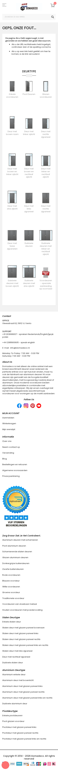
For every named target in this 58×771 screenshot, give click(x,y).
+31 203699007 (9, 334)
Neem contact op (11, 447)
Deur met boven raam (12, 133)
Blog (4, 458)
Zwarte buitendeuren (13, 569)
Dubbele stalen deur (12, 662)
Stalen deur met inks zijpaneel (17, 650)
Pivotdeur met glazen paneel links (19, 727)
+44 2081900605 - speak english (18, 342)
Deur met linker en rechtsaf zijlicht (45, 172)
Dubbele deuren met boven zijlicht (12, 283)
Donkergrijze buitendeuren (15, 563)
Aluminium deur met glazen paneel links (22, 686)
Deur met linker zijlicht (29, 133)
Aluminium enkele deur (14, 674)
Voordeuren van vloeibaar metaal (19, 604)
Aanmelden (8, 417)
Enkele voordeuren (12, 95)
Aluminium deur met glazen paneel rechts (23, 691)
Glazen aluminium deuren (15, 557)
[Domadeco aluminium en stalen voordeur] (29, 7)
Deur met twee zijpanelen (12, 246)
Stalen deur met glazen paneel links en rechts (25, 645)
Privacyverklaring (11, 476)
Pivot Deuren (29, 94)
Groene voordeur (11, 592)
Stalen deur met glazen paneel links (20, 633)
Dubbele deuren (29, 244)
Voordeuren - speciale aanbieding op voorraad (45, 284)
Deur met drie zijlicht (12, 207)
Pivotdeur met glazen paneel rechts (20, 732)
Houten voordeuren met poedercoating (22, 609)
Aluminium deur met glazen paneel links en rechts (27, 697)
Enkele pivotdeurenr (12, 715)
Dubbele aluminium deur (14, 703)
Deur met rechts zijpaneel (45, 134)
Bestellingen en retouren (14, 464)
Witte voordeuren (11, 586)
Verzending (8, 452)
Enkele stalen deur (11, 621)
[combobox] (29, 17)
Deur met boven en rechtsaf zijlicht (29, 172)
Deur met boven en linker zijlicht (12, 171)
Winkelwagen (9, 423)
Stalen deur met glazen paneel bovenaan (23, 627)
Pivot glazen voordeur (13, 721)
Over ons (6, 441)
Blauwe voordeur (11, 580)
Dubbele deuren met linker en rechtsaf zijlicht (46, 249)
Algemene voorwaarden (14, 470)
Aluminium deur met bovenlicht (18, 680)
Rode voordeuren (11, 575)
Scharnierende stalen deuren (17, 551)
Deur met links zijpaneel (29, 208)
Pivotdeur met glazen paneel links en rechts (24, 738)
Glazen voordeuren (46, 95)
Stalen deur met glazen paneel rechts (21, 639)
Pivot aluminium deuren (14, 545)
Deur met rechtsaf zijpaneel (16, 656)
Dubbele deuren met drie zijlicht (29, 283)
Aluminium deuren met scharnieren (20, 539)
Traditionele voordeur (13, 598)
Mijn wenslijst (8, 429)
